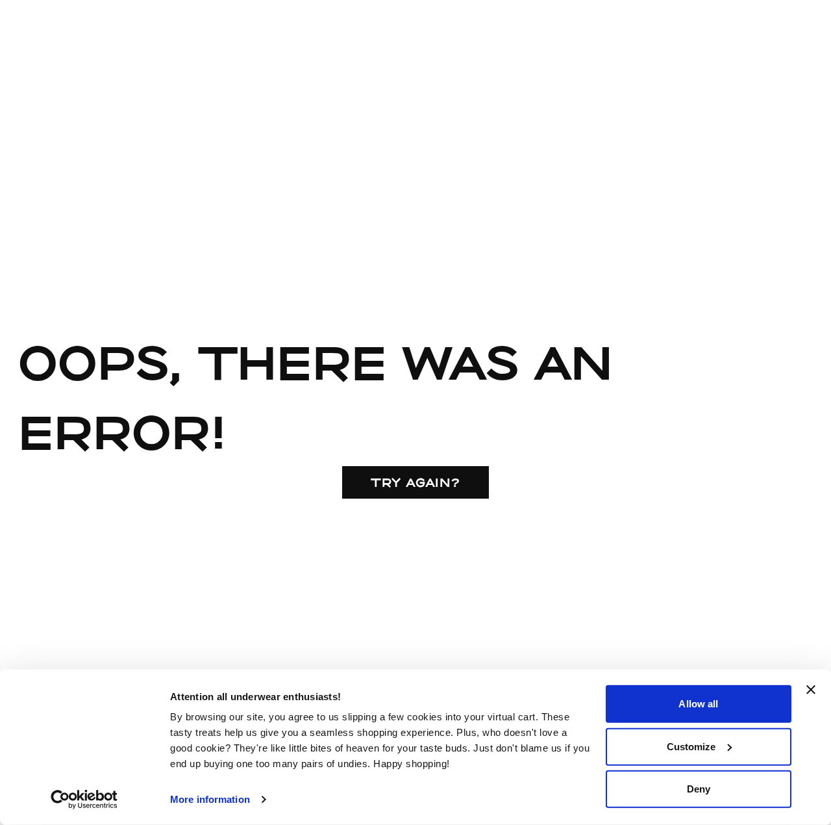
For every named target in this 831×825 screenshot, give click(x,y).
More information (210, 799)
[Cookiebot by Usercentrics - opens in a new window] (84, 799)
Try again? (415, 482)
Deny (698, 788)
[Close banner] (810, 689)
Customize (691, 746)
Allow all (698, 703)
